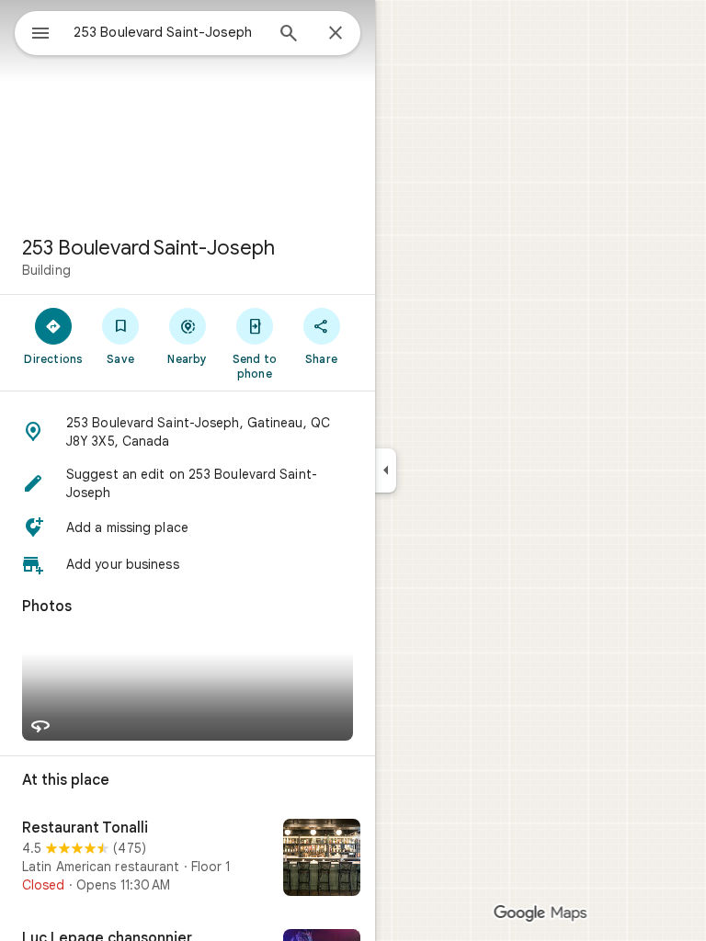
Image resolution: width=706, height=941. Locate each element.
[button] (187, 432)
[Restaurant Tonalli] (187, 859)
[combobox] (168, 32)
